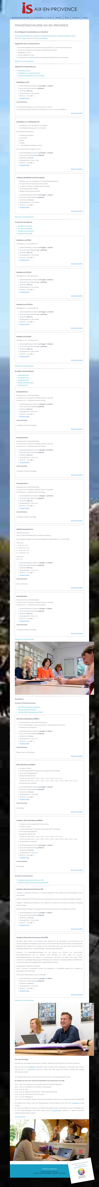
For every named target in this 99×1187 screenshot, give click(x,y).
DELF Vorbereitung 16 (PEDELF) (27, 709)
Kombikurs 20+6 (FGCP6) (25, 233)
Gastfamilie (32, 1067)
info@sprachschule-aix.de (80, 1167)
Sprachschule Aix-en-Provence (21, 17)
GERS (31, 57)
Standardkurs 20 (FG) (24, 70)
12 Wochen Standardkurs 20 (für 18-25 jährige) (31, 75)
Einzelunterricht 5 (23, 385)
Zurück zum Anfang (77, 113)
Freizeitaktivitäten (56, 1110)
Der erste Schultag (42, 38)
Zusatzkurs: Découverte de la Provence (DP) (31, 880)
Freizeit (49, 17)
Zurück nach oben (28, 61)
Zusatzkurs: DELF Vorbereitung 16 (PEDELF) (30, 712)
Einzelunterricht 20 (23, 377)
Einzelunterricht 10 (23, 375)
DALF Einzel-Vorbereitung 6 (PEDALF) (29, 707)
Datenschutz (53, 1169)
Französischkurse (39, 17)
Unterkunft (58, 17)
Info (31, 91)
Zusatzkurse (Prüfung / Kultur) (66, 36)
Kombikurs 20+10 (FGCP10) (25, 231)
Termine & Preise (24, 98)
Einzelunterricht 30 (23, 380)
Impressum (45, 1169)
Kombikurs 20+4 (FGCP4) (25, 226)
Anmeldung (75, 17)
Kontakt (85, 17)
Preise (67, 17)
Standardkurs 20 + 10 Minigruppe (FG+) (29, 73)
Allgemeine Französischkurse (23, 36)
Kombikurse (36, 36)
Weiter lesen (18, 61)
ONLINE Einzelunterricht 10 (26, 382)
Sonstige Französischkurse (48, 36)
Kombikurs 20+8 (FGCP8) (25, 228)
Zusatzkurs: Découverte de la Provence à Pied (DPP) (33, 882)
